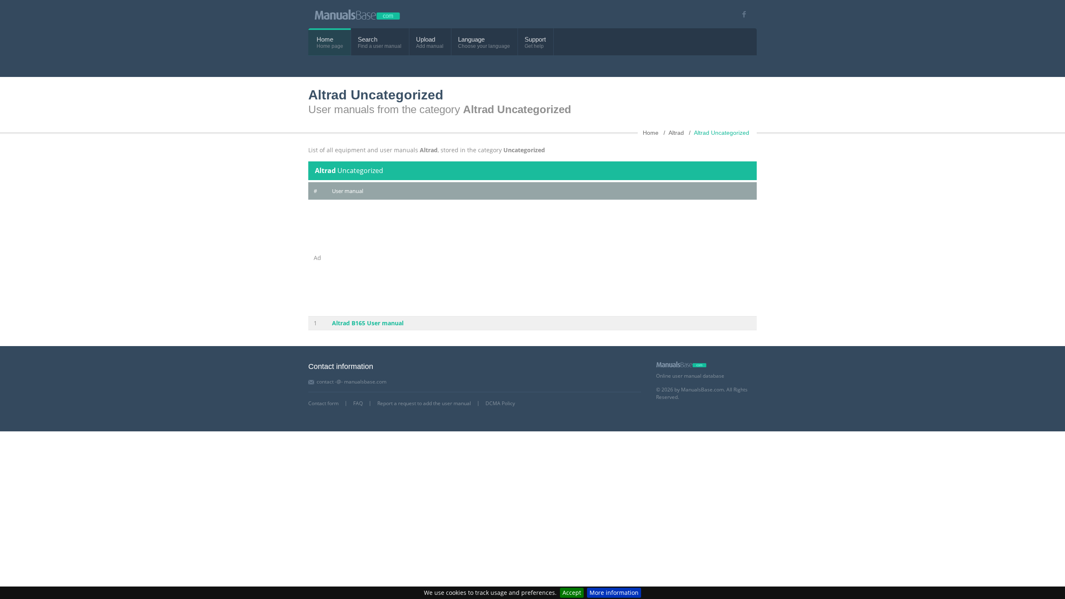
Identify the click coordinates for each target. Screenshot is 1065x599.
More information (614, 593)
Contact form (323, 403)
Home (325, 39)
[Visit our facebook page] (741, 14)
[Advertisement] (542, 258)
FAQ (358, 403)
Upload (425, 39)
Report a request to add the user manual (424, 403)
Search (367, 39)
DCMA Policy (500, 403)
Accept (571, 593)
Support (535, 39)
